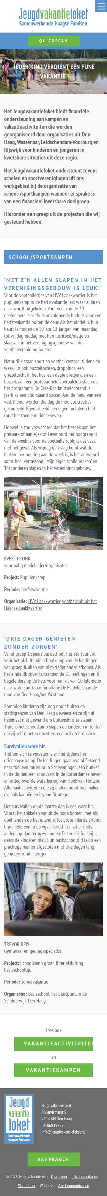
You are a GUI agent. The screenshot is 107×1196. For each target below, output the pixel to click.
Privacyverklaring (85, 1176)
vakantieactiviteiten (58, 1043)
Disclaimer (59, 1176)
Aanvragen (53, 1159)
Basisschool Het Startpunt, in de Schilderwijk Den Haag (45, 997)
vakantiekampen (53, 1070)
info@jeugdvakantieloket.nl (63, 1132)
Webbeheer (26, 1185)
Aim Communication (73, 1185)
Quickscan (53, 40)
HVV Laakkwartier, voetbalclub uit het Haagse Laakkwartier (50, 604)
